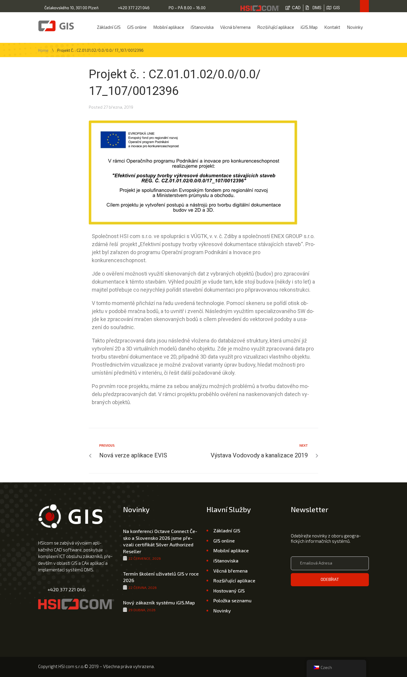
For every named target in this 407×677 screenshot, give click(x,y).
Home (43, 50)
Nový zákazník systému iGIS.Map (159, 602)
